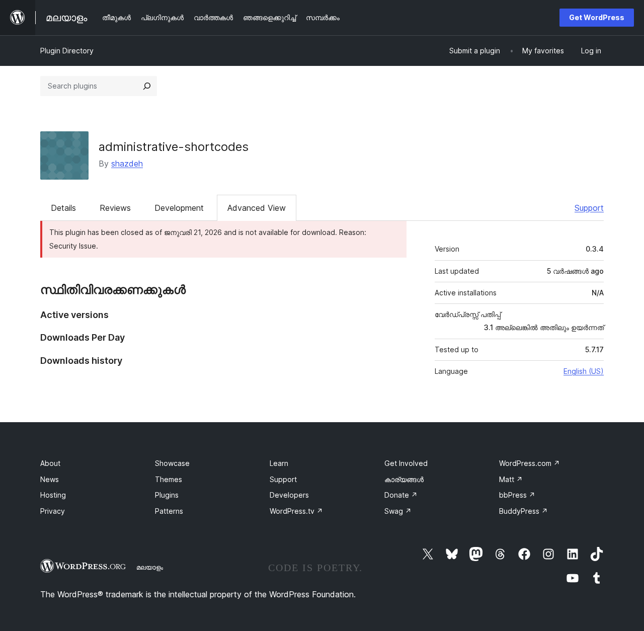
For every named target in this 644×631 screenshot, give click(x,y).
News (49, 479)
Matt (511, 479)
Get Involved (406, 463)
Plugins (167, 495)
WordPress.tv (296, 511)
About (50, 463)
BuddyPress (523, 511)
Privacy (52, 511)
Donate (401, 495)
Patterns (169, 511)
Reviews (115, 208)
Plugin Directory (67, 50)
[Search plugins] (147, 86)
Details (63, 208)
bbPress (517, 495)
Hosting (53, 495)
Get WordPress (596, 17)
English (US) (584, 371)
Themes (168, 479)
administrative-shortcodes (174, 146)
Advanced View (256, 208)
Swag (398, 511)
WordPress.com (529, 463)
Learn (279, 463)
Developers (289, 495)
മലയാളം (149, 567)
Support (589, 208)
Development (179, 208)
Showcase (172, 463)
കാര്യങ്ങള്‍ (404, 479)
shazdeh (127, 164)
